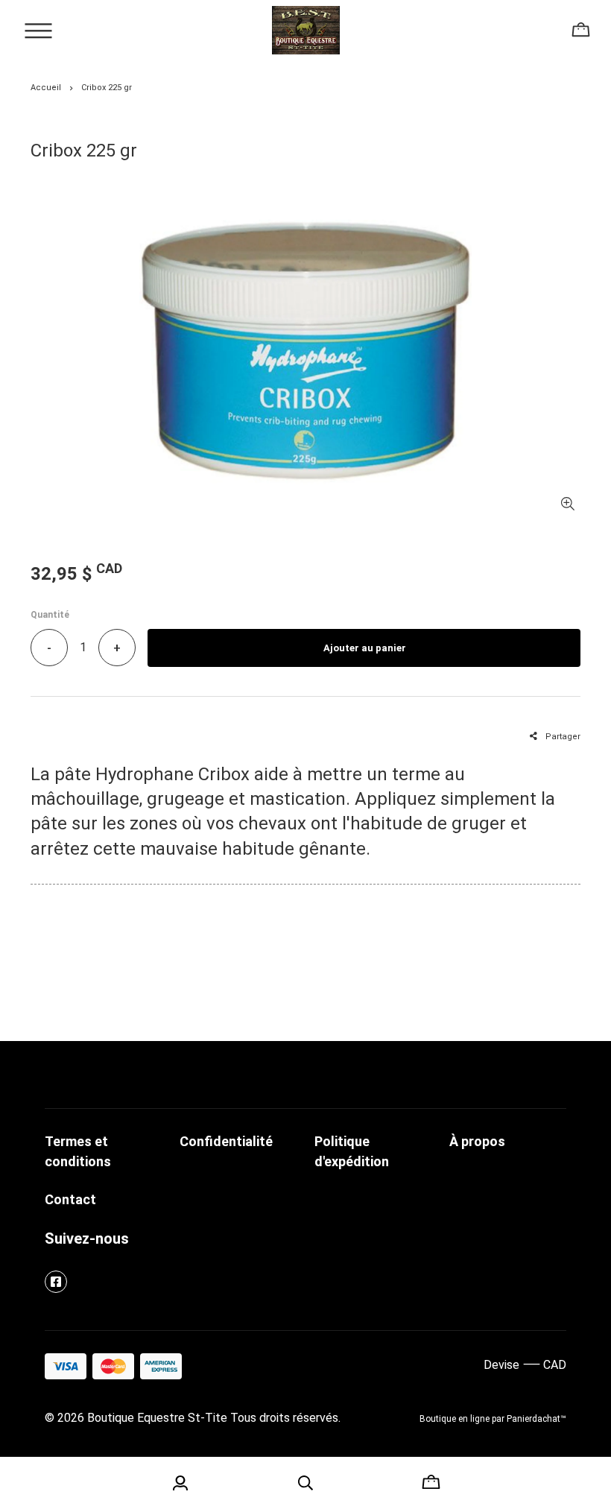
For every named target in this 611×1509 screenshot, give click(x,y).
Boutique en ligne (455, 1419)
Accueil (46, 87)
